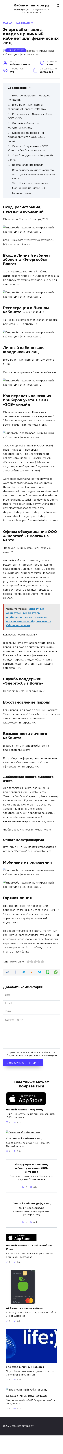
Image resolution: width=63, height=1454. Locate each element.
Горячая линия (21, 193)
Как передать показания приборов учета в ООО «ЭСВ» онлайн (27, 137)
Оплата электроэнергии (33, 183)
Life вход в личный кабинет (25, 1367)
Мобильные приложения (28, 188)
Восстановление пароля (27, 164)
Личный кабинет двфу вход (31, 1203)
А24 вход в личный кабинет (25, 1308)
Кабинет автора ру (31, 5)
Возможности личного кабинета (33, 170)
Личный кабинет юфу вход (24, 1109)
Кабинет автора (16, 50)
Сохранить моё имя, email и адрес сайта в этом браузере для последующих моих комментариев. (32, 1053)
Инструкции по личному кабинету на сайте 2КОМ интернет (31, 1168)
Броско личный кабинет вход (26, 1395)
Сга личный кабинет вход (24, 1138)
